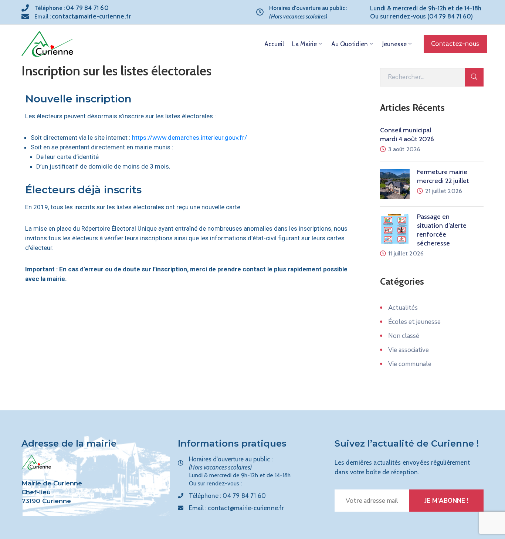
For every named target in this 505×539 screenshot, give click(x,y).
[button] (455, 44)
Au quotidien (349, 44)
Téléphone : (71, 8)
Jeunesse (394, 44)
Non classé (403, 336)
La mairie (304, 44)
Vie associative (408, 350)
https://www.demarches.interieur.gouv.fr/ (189, 137)
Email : (82, 16)
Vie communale (409, 364)
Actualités (403, 308)
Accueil (274, 44)
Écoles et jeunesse (414, 322)
